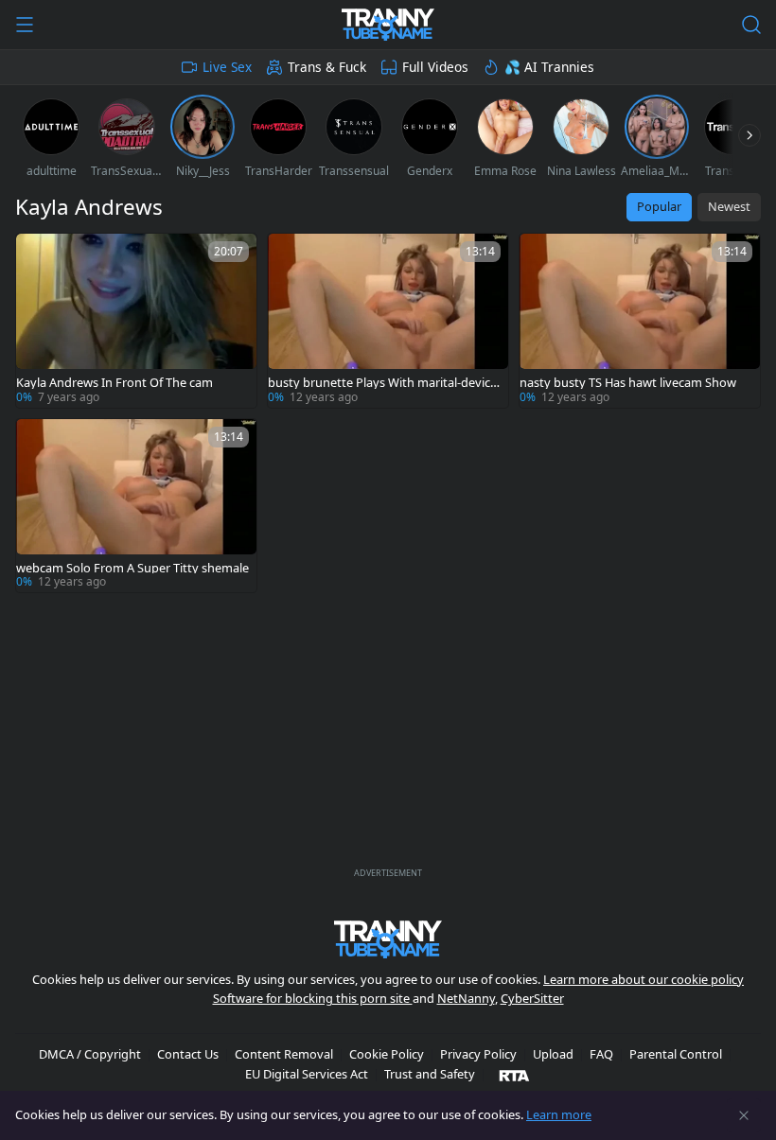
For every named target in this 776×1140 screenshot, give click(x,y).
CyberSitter (532, 998)
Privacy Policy (478, 1053)
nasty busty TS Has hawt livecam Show (628, 383)
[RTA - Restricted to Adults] (514, 1074)
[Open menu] (25, 25)
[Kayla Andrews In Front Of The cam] (136, 321)
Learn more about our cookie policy (643, 979)
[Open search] (751, 25)
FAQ (601, 1053)
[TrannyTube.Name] (387, 25)
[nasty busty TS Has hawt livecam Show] (640, 321)
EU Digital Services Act (306, 1073)
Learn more (558, 1114)
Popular (659, 206)
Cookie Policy (386, 1053)
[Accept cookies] (744, 1115)
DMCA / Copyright (90, 1053)
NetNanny (466, 998)
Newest (729, 206)
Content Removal (284, 1053)
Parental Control (675, 1053)
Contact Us (188, 1053)
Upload (553, 1053)
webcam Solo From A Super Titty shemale (132, 568)
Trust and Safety (429, 1073)
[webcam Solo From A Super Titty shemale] (136, 506)
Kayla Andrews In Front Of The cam (114, 383)
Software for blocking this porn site (313, 998)
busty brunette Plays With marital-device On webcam (382, 383)
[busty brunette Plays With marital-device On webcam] (388, 321)
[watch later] (39, 256)
